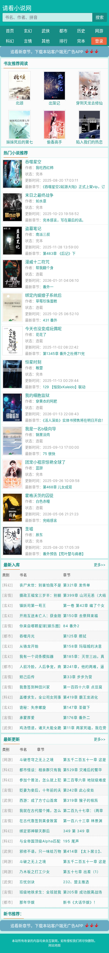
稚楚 (39, 368)
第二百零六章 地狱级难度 (84, 780)
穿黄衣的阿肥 (46, 401)
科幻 (10, 41)
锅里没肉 (43, 434)
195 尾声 (71, 841)
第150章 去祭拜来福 (80, 615)
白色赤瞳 (43, 501)
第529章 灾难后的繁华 (82, 770)
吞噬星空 (33, 161)
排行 (63, 41)
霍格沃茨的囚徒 (39, 495)
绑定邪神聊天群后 (35, 831)
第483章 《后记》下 (59, 253)
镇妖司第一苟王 (33, 605)
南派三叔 (43, 234)
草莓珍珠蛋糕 (46, 301)
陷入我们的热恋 (89, 142)
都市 (63, 30)
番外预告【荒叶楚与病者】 (64, 554)
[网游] (7, 759)
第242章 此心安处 (78, 790)
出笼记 (54, 103)
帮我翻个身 (44, 267)
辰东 (39, 534)
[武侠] (7, 728)
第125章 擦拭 (74, 636)
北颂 (19, 103)
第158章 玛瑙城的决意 (82, 646)
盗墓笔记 (33, 228)
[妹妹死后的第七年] (19, 113)
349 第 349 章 (76, 831)
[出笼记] (54, 74)
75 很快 (49, 453)
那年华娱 (27, 902)
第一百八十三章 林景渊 (82, 820)
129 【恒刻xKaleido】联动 (64, 387)
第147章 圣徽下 (76, 707)
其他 (46, 41)
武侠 (46, 30)
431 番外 (50, 320)
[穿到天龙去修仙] (89, 74)
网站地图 (54, 945)
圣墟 (29, 528)
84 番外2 (71, 626)
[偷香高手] (54, 113)
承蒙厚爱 (27, 717)
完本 (81, 41)
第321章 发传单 (76, 585)
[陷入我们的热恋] (89, 113)
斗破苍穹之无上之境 (37, 759)
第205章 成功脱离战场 (82, 892)
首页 (10, 30)
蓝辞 (39, 468)
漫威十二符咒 (37, 261)
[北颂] (19, 74)
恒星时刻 (33, 362)
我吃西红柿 (44, 167)
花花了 (41, 334)
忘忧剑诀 (27, 882)
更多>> (99, 564)
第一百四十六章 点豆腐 (82, 687)
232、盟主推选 (76, 882)
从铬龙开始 (29, 646)
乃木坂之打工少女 (35, 871)
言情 (28, 41)
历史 (81, 30)
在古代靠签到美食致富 (39, 820)
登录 (99, 41)
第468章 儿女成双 (57, 487)
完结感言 (50, 520)
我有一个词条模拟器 (37, 656)
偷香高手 (54, 142)
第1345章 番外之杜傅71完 (64, 353)
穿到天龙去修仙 (89, 103)
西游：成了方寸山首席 (39, 800)
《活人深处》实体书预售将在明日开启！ (74, 420)
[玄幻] (7, 605)
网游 (99, 30)
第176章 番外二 (76, 717)
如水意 (41, 201)
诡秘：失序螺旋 (33, 707)
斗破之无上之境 (33, 861)
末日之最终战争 (39, 195)
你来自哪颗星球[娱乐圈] (40, 626)
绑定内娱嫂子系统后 (43, 295)
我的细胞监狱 (37, 395)
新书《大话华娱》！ (80, 902)
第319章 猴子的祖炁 (80, 800)
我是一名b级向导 (40, 428)
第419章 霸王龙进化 (80, 697)
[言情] (7, 595)
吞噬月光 (27, 636)
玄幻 (28, 30)
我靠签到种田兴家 (35, 687)
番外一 (48, 287)
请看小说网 (16, 8)
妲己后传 (27, 677)
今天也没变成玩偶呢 (43, 328)
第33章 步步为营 (77, 677)
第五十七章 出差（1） (82, 871)
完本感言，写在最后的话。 (64, 220)
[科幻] (7, 585)
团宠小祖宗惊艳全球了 (45, 462)
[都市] (7, 636)
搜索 (100, 17)
